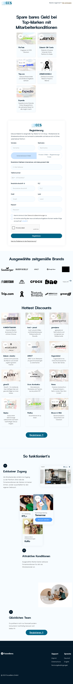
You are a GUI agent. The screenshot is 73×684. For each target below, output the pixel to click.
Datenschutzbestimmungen (36, 215)
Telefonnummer (16, 173)
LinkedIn (24, 221)
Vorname (13, 143)
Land (39, 194)
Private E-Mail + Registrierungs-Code (49, 156)
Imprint (54, 658)
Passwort (13, 205)
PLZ (39, 183)
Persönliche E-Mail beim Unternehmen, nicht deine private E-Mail (30, 162)
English (66, 662)
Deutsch (67, 658)
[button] (2, 280)
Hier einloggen (67, 3)
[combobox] (36, 177)
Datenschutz (56, 662)
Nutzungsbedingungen (60, 665)
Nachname (41, 143)
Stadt (12, 194)
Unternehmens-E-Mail (24, 156)
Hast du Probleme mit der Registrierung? (24, 241)
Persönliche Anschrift (17, 183)
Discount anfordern (43, 519)
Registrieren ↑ (37, 435)
